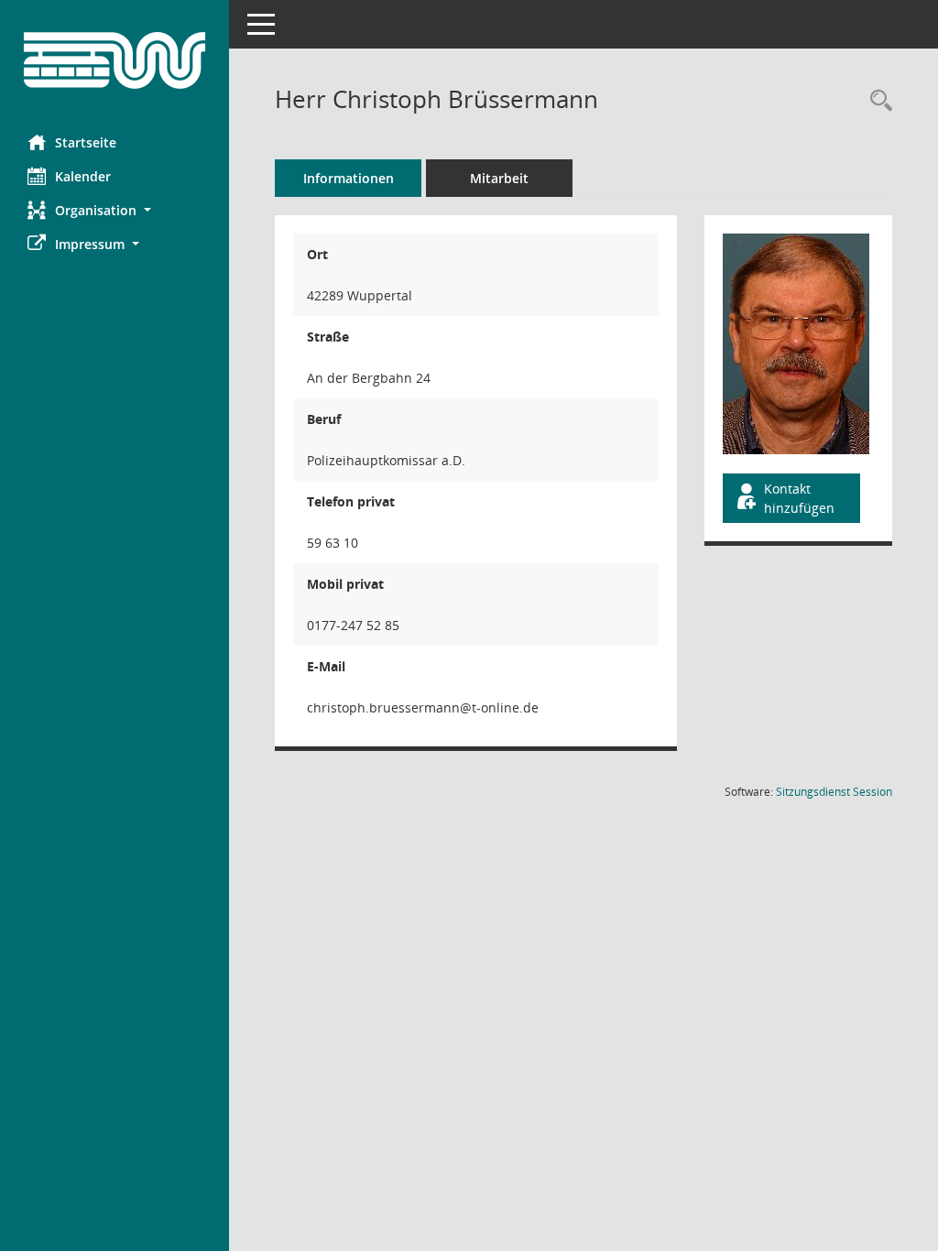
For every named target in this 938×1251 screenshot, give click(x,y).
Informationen (348, 178)
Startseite (85, 142)
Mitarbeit (499, 178)
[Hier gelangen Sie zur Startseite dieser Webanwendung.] (114, 60)
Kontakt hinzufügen (799, 498)
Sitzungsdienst (834, 792)
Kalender (83, 176)
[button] (114, 210)
